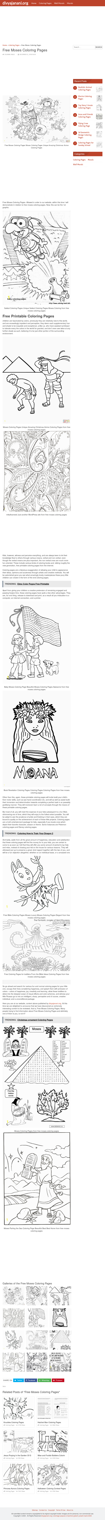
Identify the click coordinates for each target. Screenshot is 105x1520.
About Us (70, 1510)
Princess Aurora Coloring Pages (16, 1488)
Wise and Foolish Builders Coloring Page (54, 1455)
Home (33, 3)
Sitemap (35, 1510)
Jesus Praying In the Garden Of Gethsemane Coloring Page (28, 1455)
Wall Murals (59, 3)
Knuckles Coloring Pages (14, 1422)
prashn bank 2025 (85, 1516)
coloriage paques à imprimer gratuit (65, 1516)
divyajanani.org (15, 3)
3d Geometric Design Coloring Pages (84, 135)
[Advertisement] (52, 26)
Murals (70, 3)
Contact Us (43, 1510)
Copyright (51, 1510)
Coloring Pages (45, 3)
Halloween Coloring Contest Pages (52, 1488)
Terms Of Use (60, 1510)
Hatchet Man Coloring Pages (49, 1422)
